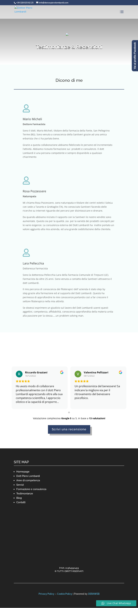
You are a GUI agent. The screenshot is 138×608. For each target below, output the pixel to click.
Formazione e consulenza (31, 489)
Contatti (20, 502)
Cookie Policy (64, 593)
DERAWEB (94, 593)
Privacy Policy (46, 593)
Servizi (20, 484)
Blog (19, 497)
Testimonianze (24, 493)
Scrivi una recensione (69, 429)
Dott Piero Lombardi (28, 476)
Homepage (22, 471)
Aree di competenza (28, 480)
